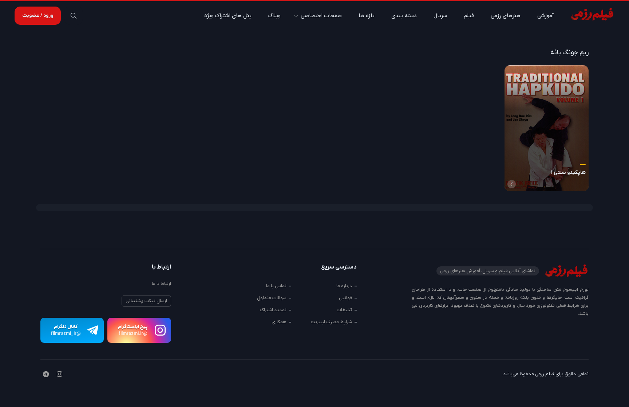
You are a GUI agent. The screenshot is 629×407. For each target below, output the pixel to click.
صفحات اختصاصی (321, 15)
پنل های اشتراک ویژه (228, 15)
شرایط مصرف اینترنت (331, 322)
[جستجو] (73, 16)
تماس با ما (276, 286)
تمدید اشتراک (273, 310)
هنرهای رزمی (506, 15)
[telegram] (46, 375)
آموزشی (545, 15)
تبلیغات (344, 310)
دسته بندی (404, 15)
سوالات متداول (271, 298)
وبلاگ (274, 15)
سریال (440, 15)
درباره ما (344, 286)
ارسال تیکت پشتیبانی (146, 301)
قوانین (345, 298)
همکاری (279, 322)
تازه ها (367, 15)
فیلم (469, 15)
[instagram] (59, 375)
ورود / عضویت (37, 15)
